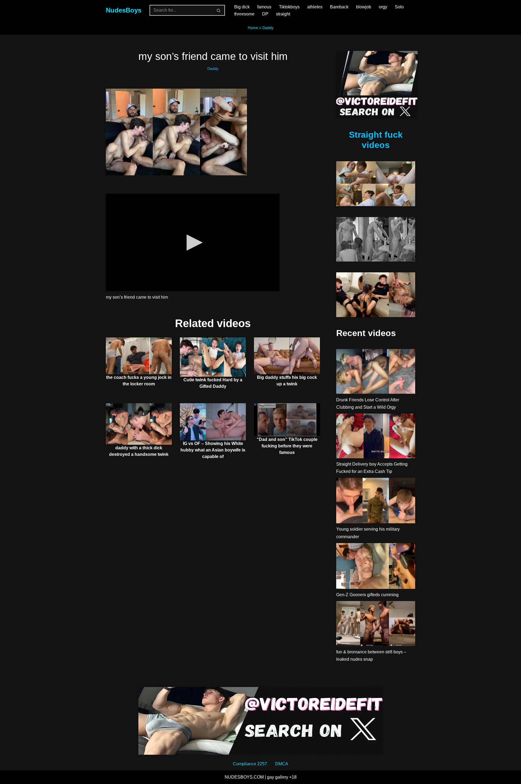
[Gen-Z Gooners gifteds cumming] (375, 567)
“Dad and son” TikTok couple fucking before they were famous (287, 446)
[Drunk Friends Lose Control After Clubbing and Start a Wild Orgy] (375, 372)
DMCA (281, 764)
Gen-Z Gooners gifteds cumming (367, 594)
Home (253, 27)
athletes (314, 7)
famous (264, 7)
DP (265, 14)
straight (283, 14)
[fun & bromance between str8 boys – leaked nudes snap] (375, 624)
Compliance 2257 (250, 764)
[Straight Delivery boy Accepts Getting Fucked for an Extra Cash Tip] (375, 437)
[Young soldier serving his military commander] (375, 501)
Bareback (339, 7)
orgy (383, 7)
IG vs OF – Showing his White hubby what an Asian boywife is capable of (212, 450)
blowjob (363, 7)
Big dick (242, 7)
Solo (399, 7)
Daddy (268, 27)
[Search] (219, 10)
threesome (244, 14)
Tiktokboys (289, 7)
